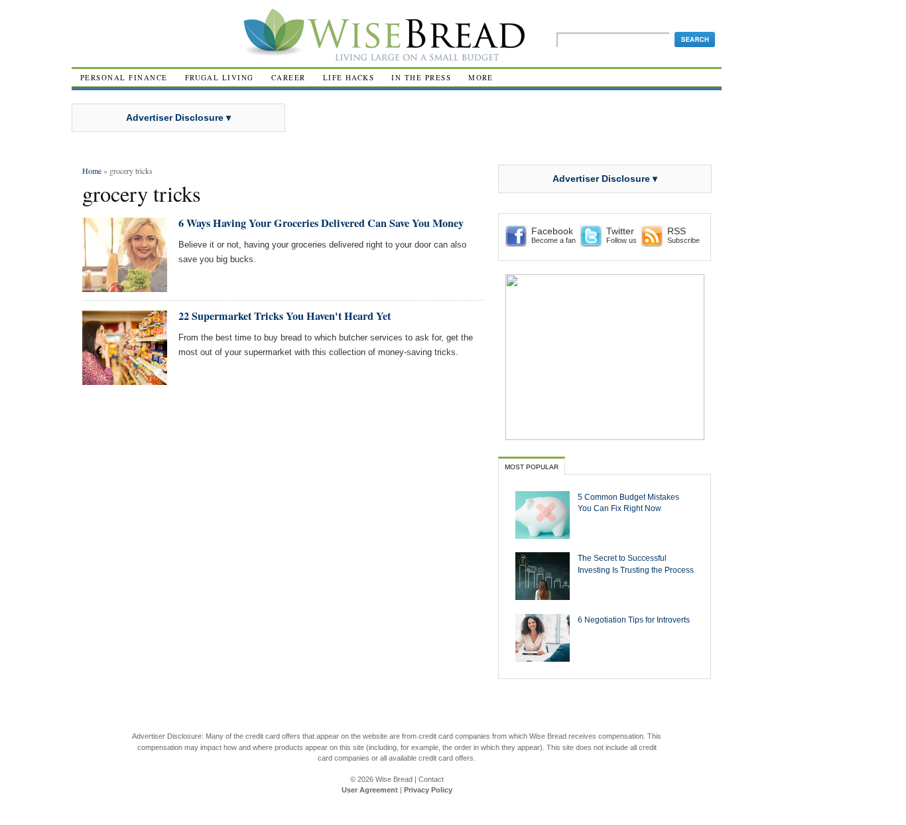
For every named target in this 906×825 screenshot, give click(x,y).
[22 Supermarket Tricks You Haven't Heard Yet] (124, 379)
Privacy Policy (428, 790)
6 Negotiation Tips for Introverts (634, 619)
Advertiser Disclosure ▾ (178, 117)
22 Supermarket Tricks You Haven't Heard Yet (284, 316)
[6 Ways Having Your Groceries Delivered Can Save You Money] (124, 286)
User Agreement (370, 790)
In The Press (421, 77)
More (480, 77)
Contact (431, 779)
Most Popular (531, 467)
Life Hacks (349, 77)
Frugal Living (219, 77)
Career (288, 77)
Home (91, 170)
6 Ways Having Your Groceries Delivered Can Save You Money (321, 223)
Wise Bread (394, 779)
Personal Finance (124, 77)
